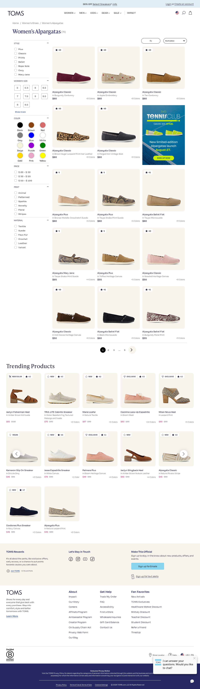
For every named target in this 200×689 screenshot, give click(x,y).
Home (15, 23)
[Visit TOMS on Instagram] (78, 559)
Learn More (12, 616)
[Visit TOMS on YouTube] (85, 559)
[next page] (129, 350)
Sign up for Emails (147, 566)
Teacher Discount (140, 617)
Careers (73, 606)
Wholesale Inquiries (110, 617)
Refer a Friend (138, 627)
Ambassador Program (80, 617)
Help (175, 655)
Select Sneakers (102, 4)
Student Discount (141, 622)
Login (168, 3)
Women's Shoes (30, 23)
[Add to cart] (88, 84)
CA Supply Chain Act (80, 627)
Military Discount (140, 611)
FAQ (102, 601)
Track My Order (108, 596)
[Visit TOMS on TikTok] (92, 559)
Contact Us (106, 627)
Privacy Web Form (78, 632)
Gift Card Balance (109, 622)
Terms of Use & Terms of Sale (81, 685)
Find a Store (106, 611)
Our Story (74, 601)
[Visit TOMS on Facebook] (71, 559)
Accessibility (107, 606)
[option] (31, 49)
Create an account (184, 3)
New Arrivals (138, 596)
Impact (73, 596)
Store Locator (158, 655)
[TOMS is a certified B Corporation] (10, 655)
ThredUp (136, 632)
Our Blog (73, 637)
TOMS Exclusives (140, 601)
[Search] (183, 13)
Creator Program (78, 622)
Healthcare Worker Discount (146, 606)
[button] (74, 13)
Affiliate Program (78, 611)
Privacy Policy (58, 673)
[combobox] (175, 40)
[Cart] (190, 12)
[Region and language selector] (177, 13)
